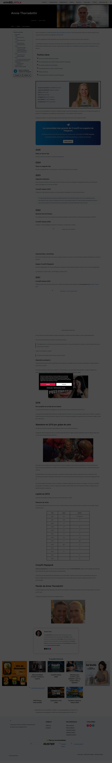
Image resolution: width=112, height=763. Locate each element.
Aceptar (48, 384)
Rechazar (64, 384)
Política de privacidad (57, 387)
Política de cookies (50, 387)
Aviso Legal (63, 387)
